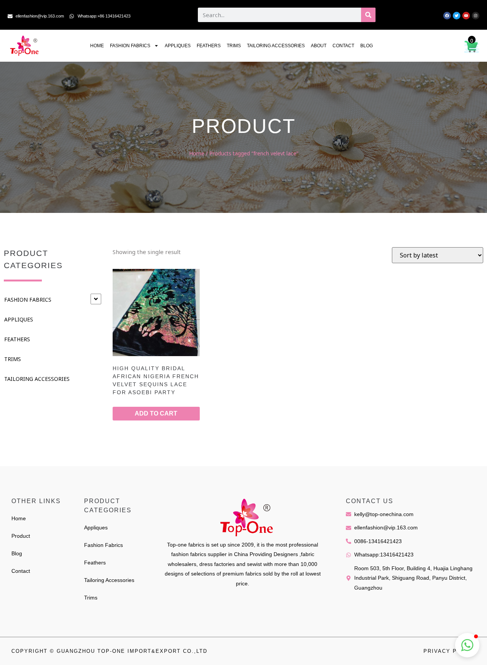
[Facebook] (447, 15)
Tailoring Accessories (276, 45)
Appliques (178, 45)
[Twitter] (456, 15)
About (318, 45)
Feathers (209, 45)
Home (97, 45)
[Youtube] (466, 15)
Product (20, 536)
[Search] (368, 15)
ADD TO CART (156, 413)
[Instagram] (475, 15)
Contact (343, 45)
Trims (234, 45)
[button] (467, 645)
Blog (366, 45)
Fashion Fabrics (130, 45)
